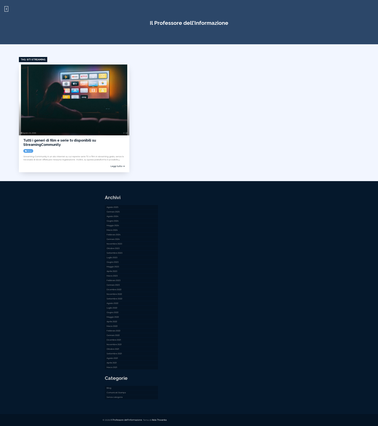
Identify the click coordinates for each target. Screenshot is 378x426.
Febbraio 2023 (113, 280)
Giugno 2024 (113, 221)
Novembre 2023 (114, 244)
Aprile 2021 (112, 362)
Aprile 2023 (112, 271)
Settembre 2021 (114, 353)
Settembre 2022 (114, 298)
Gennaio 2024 (113, 239)
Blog (29, 151)
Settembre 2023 (114, 253)
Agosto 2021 (112, 358)
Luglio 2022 (112, 308)
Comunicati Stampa (116, 392)
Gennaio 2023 (113, 285)
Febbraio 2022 (113, 330)
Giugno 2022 (112, 312)
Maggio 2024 (113, 225)
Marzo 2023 (112, 276)
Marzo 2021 (112, 367)
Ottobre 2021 (113, 349)
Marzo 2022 (112, 326)
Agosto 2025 (112, 207)
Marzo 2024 (112, 230)
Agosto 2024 (112, 216)
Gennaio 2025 (113, 211)
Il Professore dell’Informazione (189, 23)
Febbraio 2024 (113, 234)
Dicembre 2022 (114, 289)
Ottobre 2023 (113, 248)
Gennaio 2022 (113, 335)
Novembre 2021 (114, 344)
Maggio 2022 (113, 317)
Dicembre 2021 (114, 340)
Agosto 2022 (112, 303)
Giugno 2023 (113, 262)
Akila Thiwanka (159, 420)
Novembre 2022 (114, 294)
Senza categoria (115, 397)
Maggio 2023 (113, 266)
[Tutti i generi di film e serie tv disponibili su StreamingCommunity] (74, 100)
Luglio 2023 (112, 257)
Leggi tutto (116, 166)
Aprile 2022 (112, 321)
